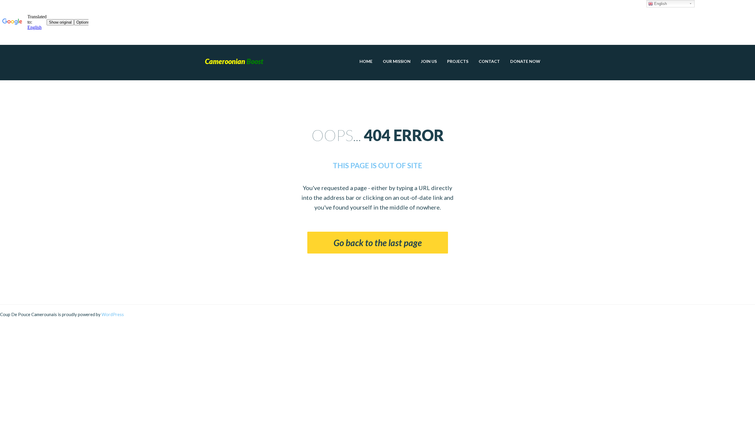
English (660, 3)
